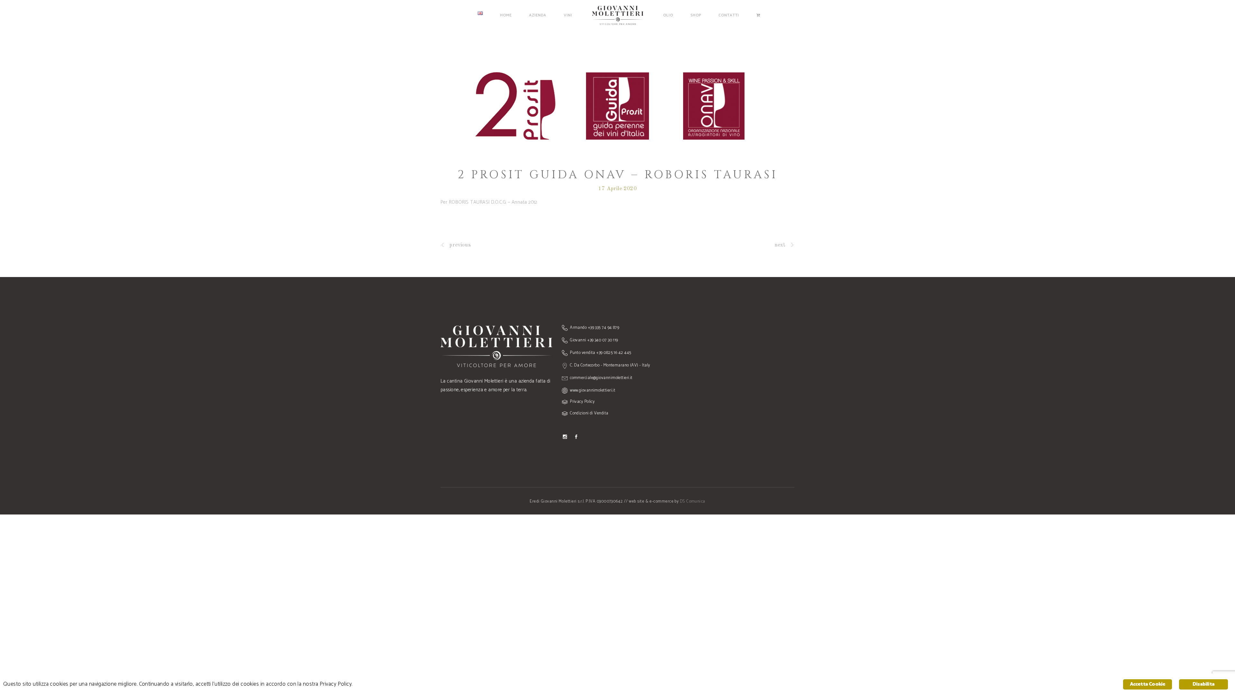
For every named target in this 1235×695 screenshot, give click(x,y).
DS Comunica (692, 501)
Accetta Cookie (1148, 684)
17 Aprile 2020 (617, 188)
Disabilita (1203, 684)
